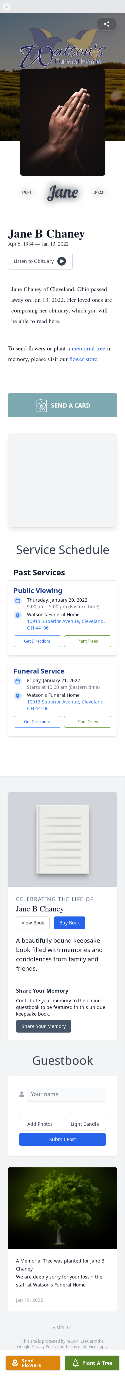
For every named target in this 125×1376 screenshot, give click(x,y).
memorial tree (88, 348)
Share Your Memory (44, 1026)
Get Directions (37, 641)
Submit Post (62, 1139)
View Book (33, 922)
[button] (62, 1208)
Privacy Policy (43, 1346)
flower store (83, 359)
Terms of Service (80, 1346)
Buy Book (69, 922)
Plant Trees (87, 641)
